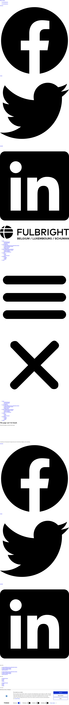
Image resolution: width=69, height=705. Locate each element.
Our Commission (6, 242)
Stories (5, 259)
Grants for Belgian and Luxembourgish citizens (11, 245)
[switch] (29, 703)
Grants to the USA (5, 244)
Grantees (5, 257)
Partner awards (6, 248)
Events (5, 253)
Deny (60, 698)
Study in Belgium (7, 411)
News (5, 254)
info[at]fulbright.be (5, 2)
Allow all (60, 692)
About (3, 401)
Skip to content (2, 0)
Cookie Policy (17, 698)
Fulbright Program (7, 241)
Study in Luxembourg (7, 251)
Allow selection (60, 695)
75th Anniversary (7, 255)
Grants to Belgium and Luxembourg (8, 249)
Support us (5, 243)
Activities (3, 252)
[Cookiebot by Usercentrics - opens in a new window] (6, 703)
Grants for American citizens (8, 410)
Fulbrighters (4, 256)
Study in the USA (7, 247)
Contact (3, 260)
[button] (34, 330)
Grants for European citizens (8, 246)
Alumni (5, 258)
